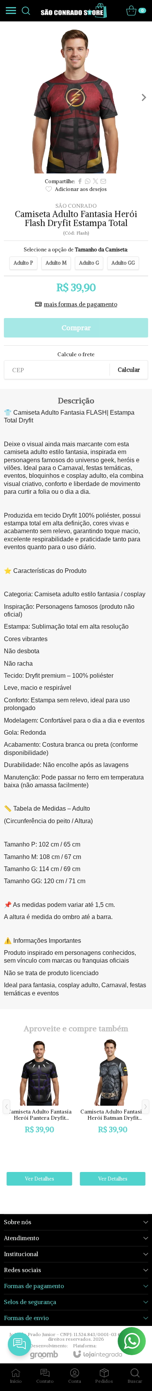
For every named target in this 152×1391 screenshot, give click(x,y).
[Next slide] (143, 97)
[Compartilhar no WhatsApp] (87, 181)
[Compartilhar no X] (95, 181)
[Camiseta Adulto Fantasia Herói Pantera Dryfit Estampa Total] (39, 1112)
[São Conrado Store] (74, 10)
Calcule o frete (76, 354)
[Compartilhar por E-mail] (103, 181)
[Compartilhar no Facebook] (80, 181)
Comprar (76, 327)
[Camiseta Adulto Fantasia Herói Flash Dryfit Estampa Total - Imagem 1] (76, 97)
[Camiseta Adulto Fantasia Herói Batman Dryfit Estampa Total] (113, 1112)
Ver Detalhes (39, 1178)
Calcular (129, 369)
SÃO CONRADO (76, 206)
